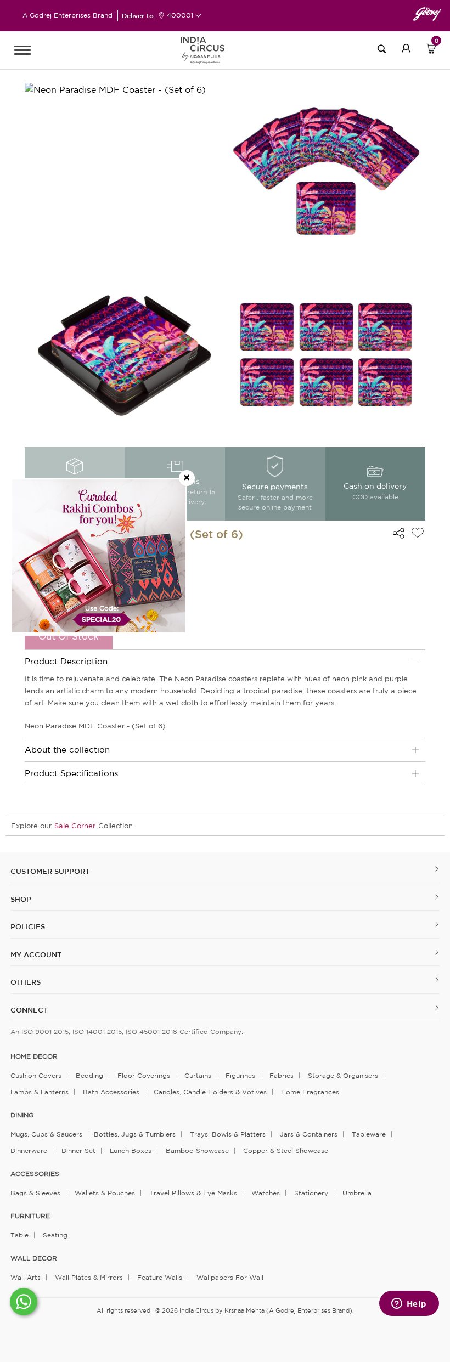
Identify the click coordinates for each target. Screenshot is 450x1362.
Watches (265, 1193)
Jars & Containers (309, 1134)
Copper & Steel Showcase (285, 1151)
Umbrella (357, 1193)
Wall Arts (25, 1277)
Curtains (197, 1075)
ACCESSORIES (34, 1174)
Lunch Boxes (130, 1151)
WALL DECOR (33, 1258)
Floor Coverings (143, 1075)
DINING (21, 1115)
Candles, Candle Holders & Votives (210, 1092)
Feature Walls (159, 1277)
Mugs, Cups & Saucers (46, 1134)
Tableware (369, 1134)
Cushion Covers (35, 1075)
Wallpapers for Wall (229, 1277)
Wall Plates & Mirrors (89, 1277)
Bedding (89, 1075)
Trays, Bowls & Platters (228, 1134)
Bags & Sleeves (35, 1193)
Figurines (240, 1075)
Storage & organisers (343, 1075)
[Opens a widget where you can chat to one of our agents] (409, 1304)
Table (19, 1235)
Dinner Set (78, 1151)
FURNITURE (30, 1216)
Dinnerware (28, 1151)
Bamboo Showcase (197, 1151)
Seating (55, 1235)
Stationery (311, 1193)
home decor (34, 1056)
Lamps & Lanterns (39, 1092)
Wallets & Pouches (105, 1193)
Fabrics (281, 1075)
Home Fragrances (310, 1092)
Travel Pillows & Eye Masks (193, 1193)
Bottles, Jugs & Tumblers (135, 1134)
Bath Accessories (111, 1092)
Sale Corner (74, 826)
